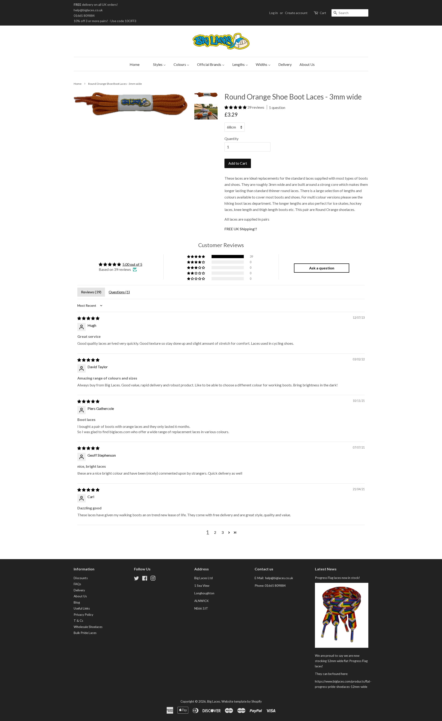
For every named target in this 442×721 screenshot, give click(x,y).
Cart (323, 13)
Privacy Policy (83, 614)
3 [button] (222, 532)
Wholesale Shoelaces (88, 627)
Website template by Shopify (241, 701)
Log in (273, 13)
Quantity (231, 138)
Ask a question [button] (321, 268)
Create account (296, 13)
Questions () (119, 292)
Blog (77, 602)
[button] (235, 107)
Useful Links (82, 608)
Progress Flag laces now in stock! (337, 578)
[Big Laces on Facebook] (144, 579)
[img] (88, 318)
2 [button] (215, 532)
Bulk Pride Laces (85, 633)
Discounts (81, 578)
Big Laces (213, 701)
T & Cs (78, 620)
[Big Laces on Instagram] (152, 579)
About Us (80, 596)
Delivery (79, 590)
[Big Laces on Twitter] (136, 579)
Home (77, 83)
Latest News (326, 569)
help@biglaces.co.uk (88, 10)
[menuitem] (133, 64)
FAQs (77, 584)
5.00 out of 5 (132, 264)
